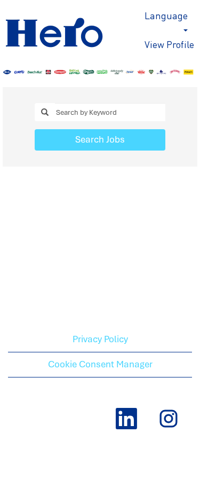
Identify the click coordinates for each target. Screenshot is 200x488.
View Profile (169, 44)
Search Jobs (100, 139)
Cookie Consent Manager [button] (100, 364)
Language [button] (166, 15)
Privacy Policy (100, 339)
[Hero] (69, 27)
